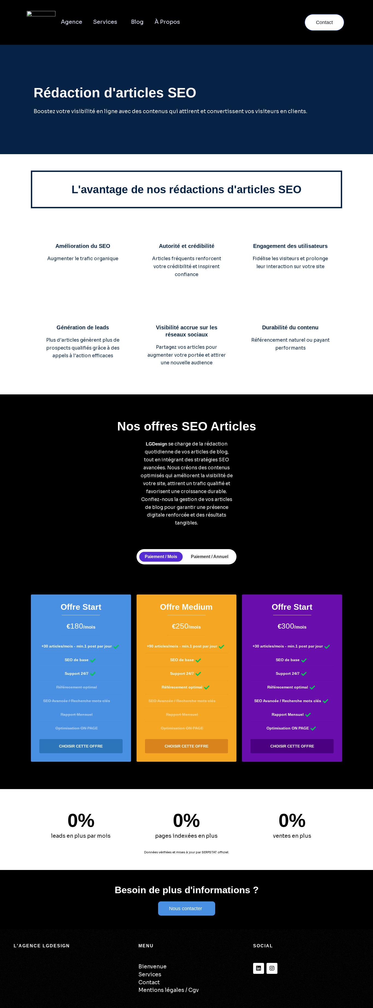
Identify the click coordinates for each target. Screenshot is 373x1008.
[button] (119, 22)
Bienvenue (152, 966)
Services (105, 22)
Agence (71, 22)
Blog (137, 22)
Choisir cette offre (81, 746)
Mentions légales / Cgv (168, 990)
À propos (167, 22)
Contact (149, 982)
